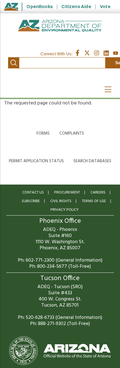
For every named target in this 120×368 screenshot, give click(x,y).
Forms (43, 133)
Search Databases (92, 161)
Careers (97, 192)
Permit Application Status (36, 161)
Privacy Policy (65, 210)
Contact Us (33, 192)
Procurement (67, 192)
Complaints (71, 133)
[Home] (60, 26)
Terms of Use (94, 201)
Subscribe (31, 201)
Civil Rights (60, 201)
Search (13, 62)
